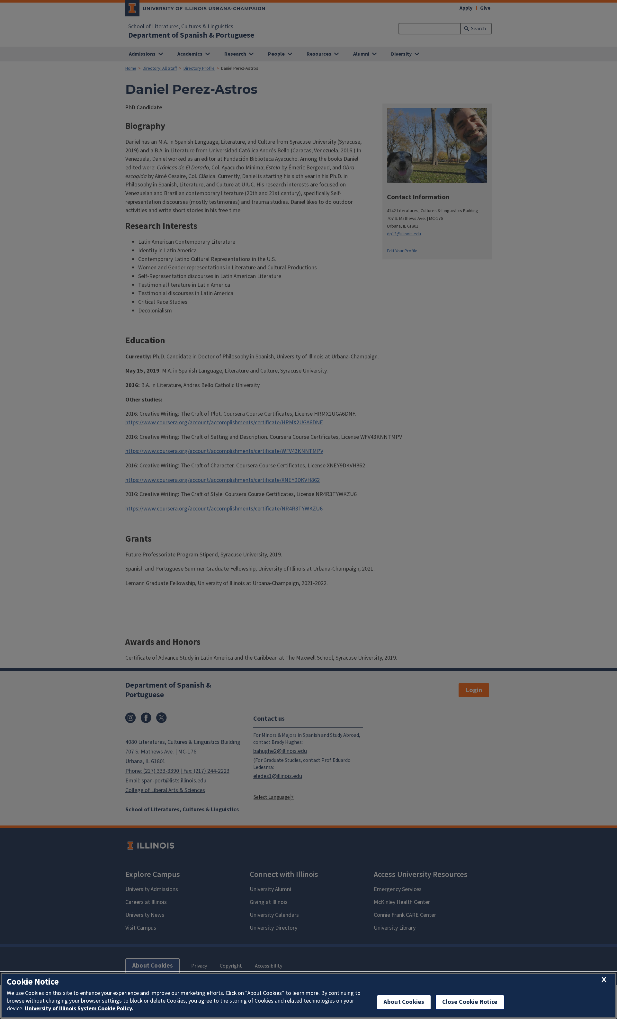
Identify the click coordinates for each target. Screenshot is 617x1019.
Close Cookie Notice (469, 1002)
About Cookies (404, 1002)
